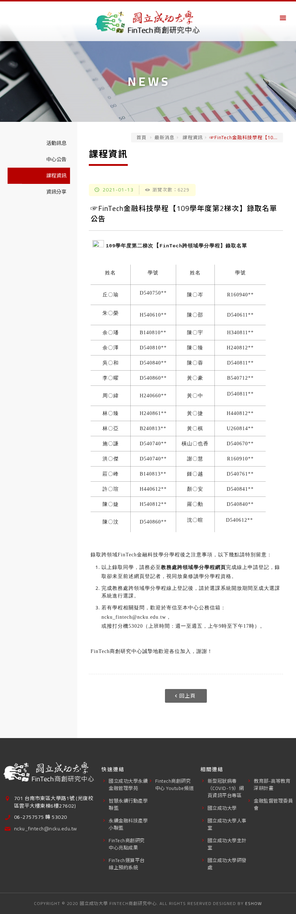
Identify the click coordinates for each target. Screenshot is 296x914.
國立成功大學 (222, 808)
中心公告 (56, 159)
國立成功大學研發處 (227, 864)
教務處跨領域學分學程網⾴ (193, 567)
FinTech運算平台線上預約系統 (127, 864)
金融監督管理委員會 (273, 804)
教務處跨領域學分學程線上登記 (150, 588)
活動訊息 (56, 143)
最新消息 (164, 137)
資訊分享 (56, 192)
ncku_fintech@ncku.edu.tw (133, 617)
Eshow (253, 903)
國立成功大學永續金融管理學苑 (128, 785)
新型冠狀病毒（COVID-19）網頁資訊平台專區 (226, 788)
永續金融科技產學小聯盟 (128, 824)
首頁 (141, 137)
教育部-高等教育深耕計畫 (272, 785)
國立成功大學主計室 (227, 844)
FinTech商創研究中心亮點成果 (127, 844)
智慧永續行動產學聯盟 (128, 804)
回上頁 (187, 696)
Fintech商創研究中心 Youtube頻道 (174, 785)
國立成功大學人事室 (227, 824)
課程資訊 (192, 137)
